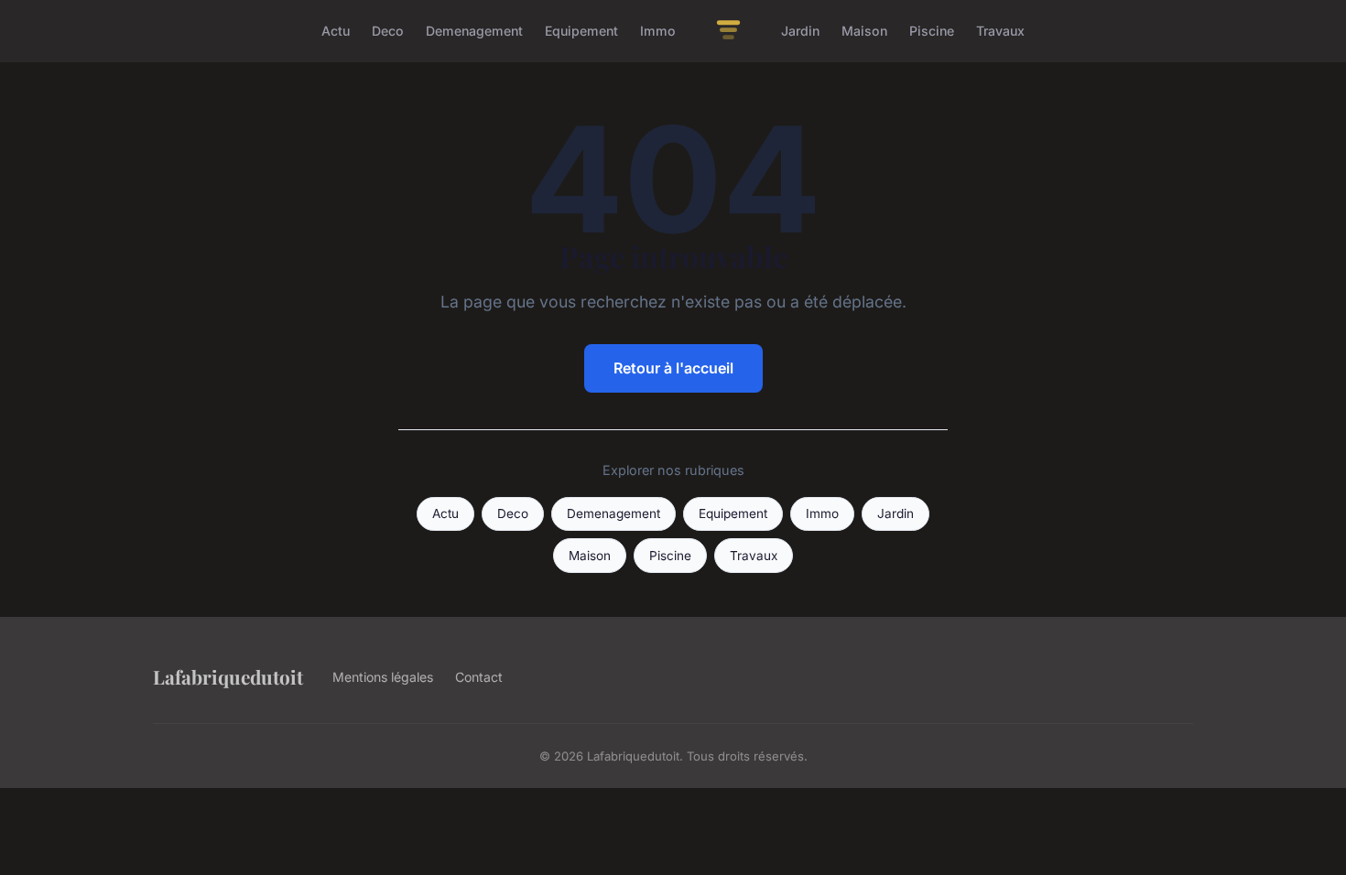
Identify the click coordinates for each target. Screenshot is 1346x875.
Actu (335, 30)
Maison (864, 30)
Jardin (800, 30)
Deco (388, 30)
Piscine (931, 30)
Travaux (1000, 30)
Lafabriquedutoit (228, 676)
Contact (479, 677)
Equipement (581, 30)
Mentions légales (382, 677)
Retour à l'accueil (673, 368)
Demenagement (474, 30)
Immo (658, 30)
